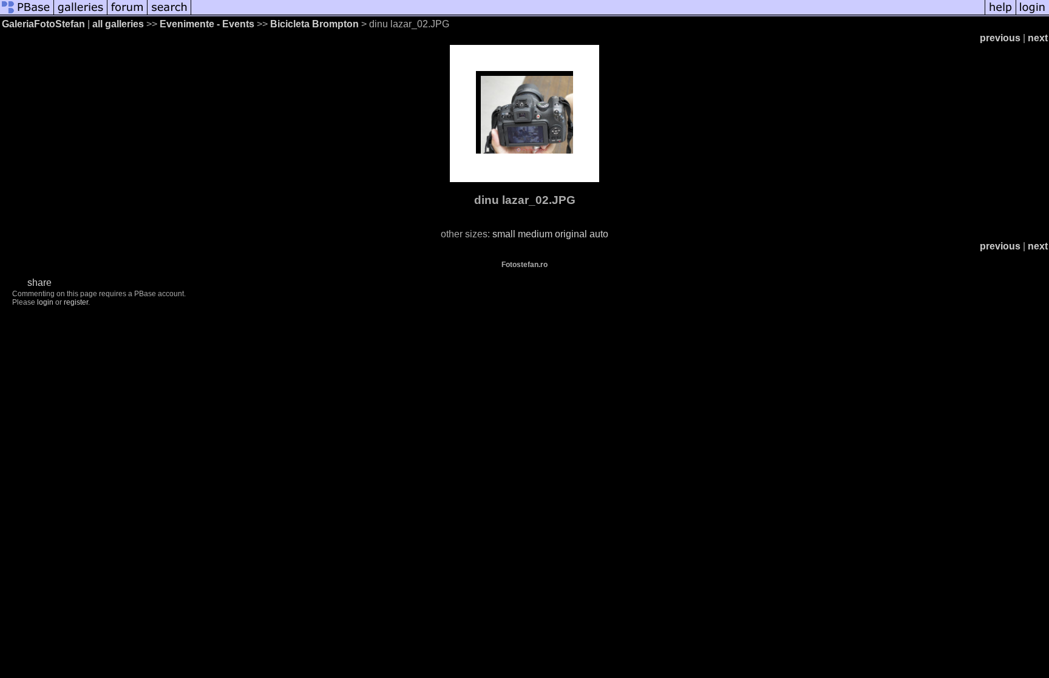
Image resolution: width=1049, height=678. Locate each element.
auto (598, 234)
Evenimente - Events (207, 24)
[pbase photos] (27, 13)
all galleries (118, 24)
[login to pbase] (1032, 13)
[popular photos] (588, 13)
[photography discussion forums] (127, 13)
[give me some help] (1000, 13)
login (45, 302)
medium (535, 234)
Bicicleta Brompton (314, 24)
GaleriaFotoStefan (43, 24)
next (1038, 38)
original (571, 234)
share (39, 282)
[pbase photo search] (169, 13)
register (76, 302)
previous (1000, 38)
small (503, 234)
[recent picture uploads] (80, 13)
